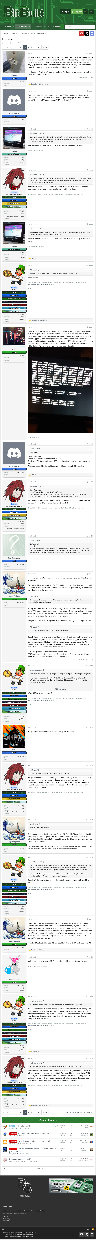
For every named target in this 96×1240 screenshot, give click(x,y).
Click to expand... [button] (60, 689)
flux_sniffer (84, 1135)
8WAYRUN (29, 1234)
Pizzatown (21, 319)
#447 (91, 327)
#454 (91, 765)
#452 (91, 666)
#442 (91, 91)
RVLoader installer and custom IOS (33, 1133)
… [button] (14, 47)
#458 (91, 957)
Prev (6, 47)
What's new (41, 27)
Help (88, 1229)
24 (28, 47)
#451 (91, 574)
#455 (91, 819)
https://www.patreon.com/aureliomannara (41, 284)
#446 (91, 265)
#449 (91, 482)
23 (25, 47)
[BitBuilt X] (86, 33)
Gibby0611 (12, 1154)
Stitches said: (34, 229)
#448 (91, 444)
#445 (91, 224)
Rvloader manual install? (20, 1159)
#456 (91, 857)
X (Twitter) (6, 1219)
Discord (5, 1216)
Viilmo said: (33, 270)
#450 (91, 536)
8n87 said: (33, 770)
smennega (12, 1143)
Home (8, 27)
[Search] (91, 11)
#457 (91, 919)
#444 (91, 170)
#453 (91, 727)
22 (21, 47)
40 (39, 47)
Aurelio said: (34, 449)
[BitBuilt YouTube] (81, 33)
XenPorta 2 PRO (10, 1234)
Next (44, 47)
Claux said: (33, 596)
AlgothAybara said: (36, 670)
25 (32, 47)
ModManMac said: (36, 1001)
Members (59, 27)
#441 (91, 53)
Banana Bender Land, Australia (15, 216)
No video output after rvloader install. (34, 1141)
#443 (91, 129)
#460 (91, 1058)
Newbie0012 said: (36, 134)
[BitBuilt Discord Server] (92, 33)
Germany (22, 162)
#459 (91, 996)
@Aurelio (85, 961)
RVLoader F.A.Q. (23, 1126)
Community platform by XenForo (19, 1232)
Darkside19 (84, 1150)
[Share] (87, 53)
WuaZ (11, 1136)
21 (17, 47)
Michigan (22, 990)
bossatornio (84, 1143)
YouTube (6, 1221)
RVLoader (28, 1128)
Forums (24, 27)
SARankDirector (14, 1161)
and (40, 84)
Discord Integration (10, 1236)
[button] (85, 11)
